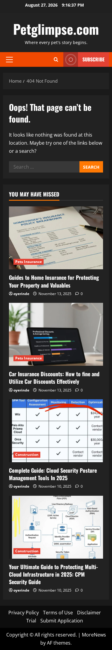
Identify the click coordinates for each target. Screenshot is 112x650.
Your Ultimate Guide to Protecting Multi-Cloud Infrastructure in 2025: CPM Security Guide (53, 574)
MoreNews (94, 634)
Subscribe (93, 59)
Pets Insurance (28, 261)
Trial (31, 620)
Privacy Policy (23, 612)
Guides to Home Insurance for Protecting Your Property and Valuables (54, 281)
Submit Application (61, 620)
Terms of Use (58, 612)
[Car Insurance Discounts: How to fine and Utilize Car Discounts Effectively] (56, 334)
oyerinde (21, 293)
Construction (27, 454)
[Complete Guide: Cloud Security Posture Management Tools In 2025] (56, 430)
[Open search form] (56, 59)
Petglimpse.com (56, 29)
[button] (9, 59)
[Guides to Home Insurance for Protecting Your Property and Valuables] (56, 237)
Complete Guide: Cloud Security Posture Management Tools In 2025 (53, 474)
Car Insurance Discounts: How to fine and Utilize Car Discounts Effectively (54, 377)
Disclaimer (89, 612)
